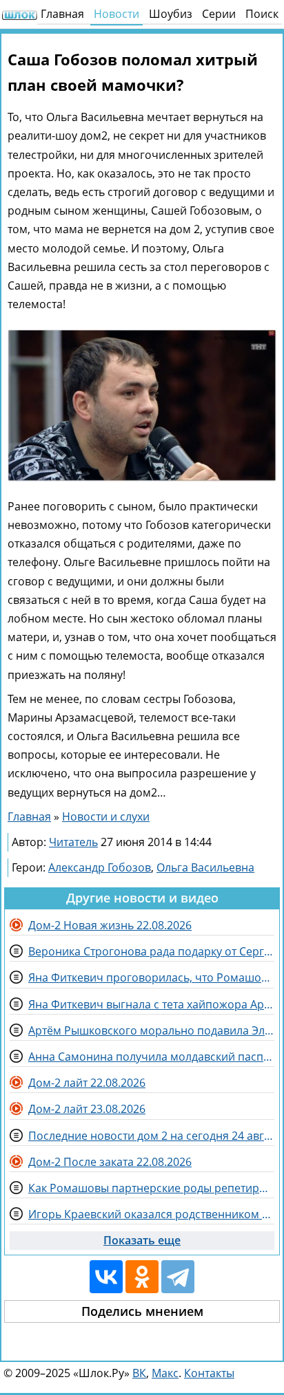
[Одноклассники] (142, 1276)
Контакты (209, 1373)
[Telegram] (177, 1276)
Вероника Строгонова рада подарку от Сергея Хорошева (151, 951)
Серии (219, 13)
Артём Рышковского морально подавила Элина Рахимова (151, 1030)
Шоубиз (170, 13)
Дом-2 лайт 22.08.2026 (86, 1082)
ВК (139, 1373)
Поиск (261, 13)
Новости (116, 13)
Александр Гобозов (99, 867)
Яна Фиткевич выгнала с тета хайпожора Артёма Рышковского (151, 1004)
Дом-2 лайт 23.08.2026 (86, 1108)
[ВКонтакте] (106, 1276)
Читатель (73, 842)
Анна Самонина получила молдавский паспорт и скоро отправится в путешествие (151, 1056)
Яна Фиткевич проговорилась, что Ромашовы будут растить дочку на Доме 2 (151, 977)
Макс (165, 1373)
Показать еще (142, 1240)
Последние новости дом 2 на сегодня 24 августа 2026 (151, 1135)
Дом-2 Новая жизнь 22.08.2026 (110, 925)
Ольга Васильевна (205, 867)
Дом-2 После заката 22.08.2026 (110, 1161)
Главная (62, 13)
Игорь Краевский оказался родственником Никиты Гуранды (151, 1214)
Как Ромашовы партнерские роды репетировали (151, 1188)
